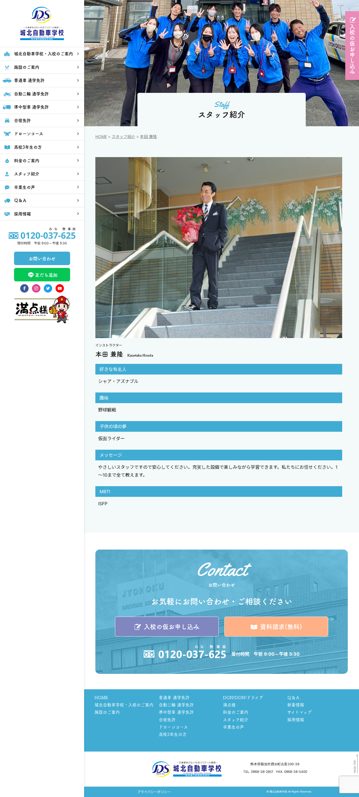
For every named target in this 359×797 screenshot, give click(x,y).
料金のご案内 (235, 712)
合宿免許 (167, 719)
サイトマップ (299, 712)
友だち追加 (46, 275)
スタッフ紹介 (123, 136)
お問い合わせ (42, 258)
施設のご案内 (107, 712)
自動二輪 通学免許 (176, 705)
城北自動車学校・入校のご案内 (124, 705)
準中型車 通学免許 (176, 712)
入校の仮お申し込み (352, 49)
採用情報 (295, 719)
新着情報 (295, 705)
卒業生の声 (233, 727)
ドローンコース (173, 727)
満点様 (229, 705)
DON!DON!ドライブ (243, 697)
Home (101, 136)
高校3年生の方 (173, 734)
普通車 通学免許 (174, 697)
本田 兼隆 (148, 136)
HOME (101, 697)
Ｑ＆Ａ (293, 697)
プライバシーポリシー (154, 792)
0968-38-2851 (262, 772)
